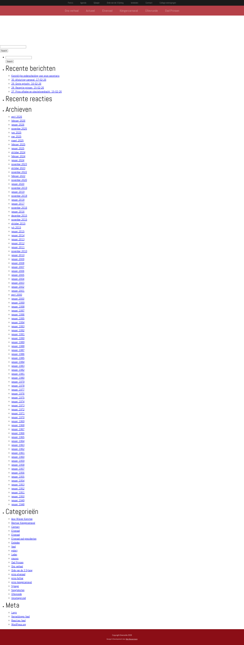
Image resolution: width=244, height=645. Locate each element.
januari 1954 (17, 480)
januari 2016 (17, 211)
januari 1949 (17, 500)
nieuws (14, 558)
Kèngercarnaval (129, 11)
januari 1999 (17, 302)
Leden (14, 554)
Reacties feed (18, 620)
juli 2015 (16, 227)
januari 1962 (17, 449)
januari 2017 (17, 204)
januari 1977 (17, 389)
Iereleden (134, 2)
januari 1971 (18, 413)
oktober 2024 (18, 152)
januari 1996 (17, 314)
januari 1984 (17, 362)
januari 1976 (17, 393)
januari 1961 (18, 453)
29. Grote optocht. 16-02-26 (26, 83)
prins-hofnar (17, 578)
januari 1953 (17, 484)
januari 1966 (17, 433)
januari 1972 (17, 409)
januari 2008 (17, 263)
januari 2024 (17, 160)
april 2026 (16, 117)
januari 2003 (17, 283)
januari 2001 (17, 291)
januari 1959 (17, 461)
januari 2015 (17, 231)
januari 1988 (17, 346)
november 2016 (19, 207)
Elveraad (15, 531)
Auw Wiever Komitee (21, 519)
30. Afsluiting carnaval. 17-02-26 (28, 80)
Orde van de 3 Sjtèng (115, 2)
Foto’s (70, 2)
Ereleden (15, 542)
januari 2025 (17, 148)
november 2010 (19, 251)
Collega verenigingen (168, 2)
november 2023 (19, 164)
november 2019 (19, 188)
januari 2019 (17, 192)
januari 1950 (17, 496)
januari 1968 (17, 425)
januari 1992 (17, 330)
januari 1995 (17, 318)
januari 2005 (17, 275)
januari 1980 (17, 378)
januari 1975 (17, 397)
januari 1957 (17, 469)
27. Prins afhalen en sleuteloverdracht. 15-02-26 (36, 91)
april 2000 (16, 295)
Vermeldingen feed (20, 616)
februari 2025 (18, 144)
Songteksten (17, 590)
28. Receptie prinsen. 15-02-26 (27, 87)
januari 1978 (17, 385)
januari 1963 (17, 445)
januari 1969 (17, 421)
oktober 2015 (18, 223)
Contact (149, 2)
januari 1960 (17, 457)
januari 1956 (17, 472)
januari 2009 (17, 259)
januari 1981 (18, 374)
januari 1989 (17, 342)
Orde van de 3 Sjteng (21, 570)
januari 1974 (17, 401)
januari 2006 (17, 271)
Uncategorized (18, 598)
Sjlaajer (97, 2)
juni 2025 (16, 132)
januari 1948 (17, 504)
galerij (14, 550)
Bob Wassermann (132, 639)
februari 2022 (18, 176)
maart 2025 (17, 140)
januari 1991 (18, 334)
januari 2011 (18, 247)
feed (13, 546)
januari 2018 (17, 200)
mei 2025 (16, 136)
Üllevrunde (151, 11)
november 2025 (19, 128)
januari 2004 (17, 279)
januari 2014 (17, 235)
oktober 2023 (18, 168)
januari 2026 (17, 124)
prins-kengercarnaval (21, 582)
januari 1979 (17, 382)
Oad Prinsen (172, 11)
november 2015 (19, 219)
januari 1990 (17, 338)
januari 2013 (17, 239)
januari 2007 (17, 267)
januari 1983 (17, 366)
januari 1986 (17, 354)
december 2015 (19, 215)
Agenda (83, 2)
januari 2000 (17, 298)
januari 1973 (17, 405)
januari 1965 (17, 437)
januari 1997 (17, 310)
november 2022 (19, 172)
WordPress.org (18, 624)
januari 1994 (17, 322)
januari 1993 (17, 326)
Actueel (90, 11)
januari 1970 (17, 417)
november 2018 (19, 196)
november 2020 (19, 180)
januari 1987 (17, 350)
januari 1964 (17, 441)
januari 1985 (17, 358)
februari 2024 (18, 156)
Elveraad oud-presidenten (23, 538)
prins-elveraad (18, 574)
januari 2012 (17, 243)
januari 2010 (17, 255)
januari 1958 (17, 465)
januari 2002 (17, 287)
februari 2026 (18, 120)
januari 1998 (17, 306)
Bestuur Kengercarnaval (23, 523)
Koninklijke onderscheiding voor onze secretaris (35, 76)
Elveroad (107, 11)
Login (14, 612)
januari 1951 (18, 492)
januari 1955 (17, 476)
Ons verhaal (72, 11)
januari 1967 (17, 429)
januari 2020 (17, 184)
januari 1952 (17, 488)
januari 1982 (17, 370)
